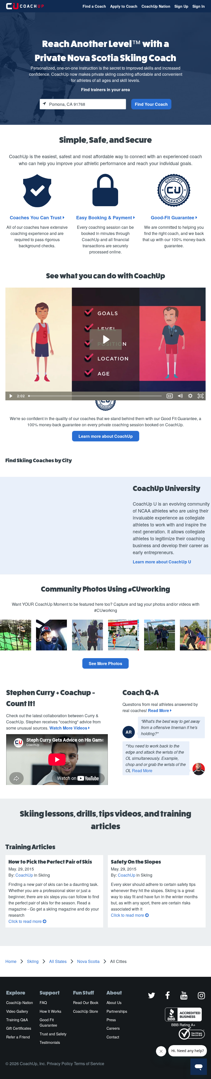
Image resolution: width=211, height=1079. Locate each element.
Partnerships (117, 1011)
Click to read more (25, 921)
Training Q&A (17, 1019)
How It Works (50, 1011)
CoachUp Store (85, 1011)
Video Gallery (17, 1011)
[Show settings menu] (190, 396)
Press (111, 1019)
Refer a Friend (18, 1036)
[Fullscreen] (201, 396)
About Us (114, 1002)
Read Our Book (85, 1002)
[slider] (95, 396)
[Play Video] (10, 396)
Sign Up (181, 6)
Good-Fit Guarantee (173, 217)
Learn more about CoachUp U (162, 562)
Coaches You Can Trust (36, 217)
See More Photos (105, 663)
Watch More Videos (68, 728)
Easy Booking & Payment (104, 217)
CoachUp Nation (156, 6)
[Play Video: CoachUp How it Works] (106, 339)
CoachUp (24, 875)
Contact (113, 1036)
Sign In (198, 6)
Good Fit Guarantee (48, 1022)
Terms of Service (89, 1063)
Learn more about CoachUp (105, 436)
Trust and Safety (53, 1033)
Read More (159, 710)
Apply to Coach (123, 6)
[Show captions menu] (170, 396)
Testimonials (50, 1042)
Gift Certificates (18, 1028)
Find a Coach (94, 6)
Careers (113, 1028)
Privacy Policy (60, 1063)
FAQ (43, 1002)
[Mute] (180, 396)
